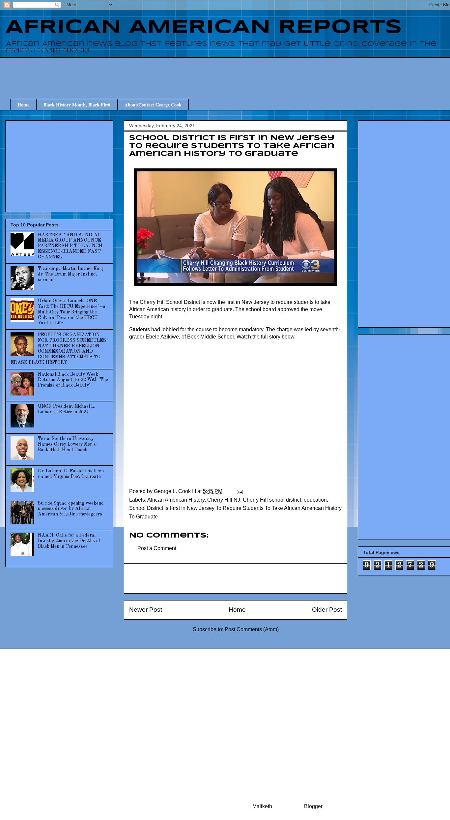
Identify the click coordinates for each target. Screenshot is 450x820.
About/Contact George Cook (153, 104)
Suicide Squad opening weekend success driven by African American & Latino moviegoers (71, 509)
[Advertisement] (240, 72)
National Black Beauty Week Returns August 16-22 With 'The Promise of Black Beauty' (73, 380)
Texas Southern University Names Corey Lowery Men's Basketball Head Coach (67, 444)
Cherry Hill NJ (223, 500)
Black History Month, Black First (76, 104)
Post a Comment (156, 548)
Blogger (313, 806)
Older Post (327, 609)
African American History (176, 500)
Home (23, 104)
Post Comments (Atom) (252, 629)
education (315, 500)
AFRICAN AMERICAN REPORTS (203, 27)
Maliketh (262, 806)
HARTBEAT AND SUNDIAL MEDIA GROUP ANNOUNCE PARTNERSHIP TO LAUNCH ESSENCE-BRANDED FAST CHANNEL (70, 246)
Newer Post (145, 609)
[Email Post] (239, 491)
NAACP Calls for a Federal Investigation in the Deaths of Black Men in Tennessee (69, 541)
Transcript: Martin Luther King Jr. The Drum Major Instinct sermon (70, 274)
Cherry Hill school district (272, 500)
